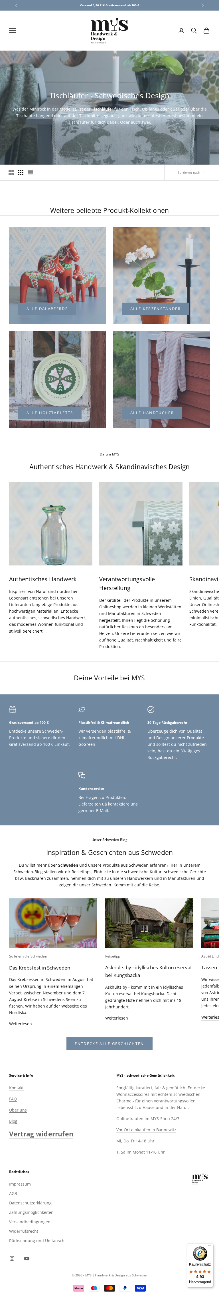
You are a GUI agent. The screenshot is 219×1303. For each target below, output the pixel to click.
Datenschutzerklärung (30, 1203)
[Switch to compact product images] (30, 172)
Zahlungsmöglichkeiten (31, 1212)
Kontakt (16, 1087)
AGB (13, 1193)
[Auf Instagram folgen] (12, 1258)
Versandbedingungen (29, 1221)
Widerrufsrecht (23, 1231)
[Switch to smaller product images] (20, 172)
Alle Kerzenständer (155, 308)
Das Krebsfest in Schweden (39, 967)
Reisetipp (112, 956)
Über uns (18, 1110)
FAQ (13, 1099)
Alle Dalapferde (47, 308)
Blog (13, 1121)
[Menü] (209, 1246)
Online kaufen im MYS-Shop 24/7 (147, 1118)
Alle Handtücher (152, 412)
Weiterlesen (20, 1023)
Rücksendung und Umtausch (36, 1240)
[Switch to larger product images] (11, 172)
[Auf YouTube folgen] (27, 1258)
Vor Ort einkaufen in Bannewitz (146, 1129)
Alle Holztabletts (50, 412)
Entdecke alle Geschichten (109, 1043)
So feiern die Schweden (28, 956)
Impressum (20, 1184)
